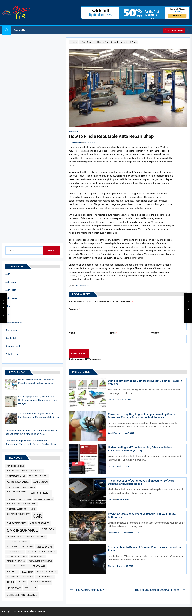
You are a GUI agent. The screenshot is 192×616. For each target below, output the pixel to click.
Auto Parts (10, 290)
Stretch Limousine (45, 577)
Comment (74, 309)
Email (113, 332)
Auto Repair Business (43, 499)
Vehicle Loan (11, 354)
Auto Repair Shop (82, 286)
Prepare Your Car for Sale (40, 561)
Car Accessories (13, 322)
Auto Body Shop (16, 476)
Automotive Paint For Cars (19, 499)
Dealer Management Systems (20, 546)
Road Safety (12, 571)
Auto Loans (40, 493)
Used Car (14, 588)
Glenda (111, 400)
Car (7, 314)
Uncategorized (12, 346)
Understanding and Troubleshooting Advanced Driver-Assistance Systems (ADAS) (140, 449)
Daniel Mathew (75, 143)
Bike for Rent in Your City (18, 514)
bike (33, 509)
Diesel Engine (45, 546)
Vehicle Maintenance (22, 594)
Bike (7, 306)
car (37, 516)
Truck (10, 582)
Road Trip (27, 572)
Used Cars (30, 587)
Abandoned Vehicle (15, 466)
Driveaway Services (15, 552)
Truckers (22, 582)
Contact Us (19, 30)
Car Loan (48, 529)
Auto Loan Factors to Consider (21, 487)
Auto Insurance (18, 481)
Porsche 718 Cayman (16, 561)
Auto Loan (10, 282)
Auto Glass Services (38, 475)
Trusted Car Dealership (40, 582)
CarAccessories (39, 523)
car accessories (17, 523)
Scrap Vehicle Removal (46, 571)
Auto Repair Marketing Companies (22, 504)
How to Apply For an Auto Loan (42, 552)
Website (155, 332)
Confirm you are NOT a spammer (85, 359)
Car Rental (10, 338)
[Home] (6, 30)
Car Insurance (12, 330)
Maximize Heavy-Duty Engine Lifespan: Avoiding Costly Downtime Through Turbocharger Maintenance (141, 416)
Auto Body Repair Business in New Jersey (25, 471)
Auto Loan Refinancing (17, 492)
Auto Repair (11, 298)
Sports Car (28, 577)
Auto (7, 274)
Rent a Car (39, 566)
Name (72, 332)
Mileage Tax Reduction (17, 556)
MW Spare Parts (38, 556)
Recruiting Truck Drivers (18, 566)
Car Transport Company (18, 542)
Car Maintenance (14, 537)
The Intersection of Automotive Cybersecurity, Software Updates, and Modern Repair (141, 482)
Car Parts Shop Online (36, 537)
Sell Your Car (13, 577)
